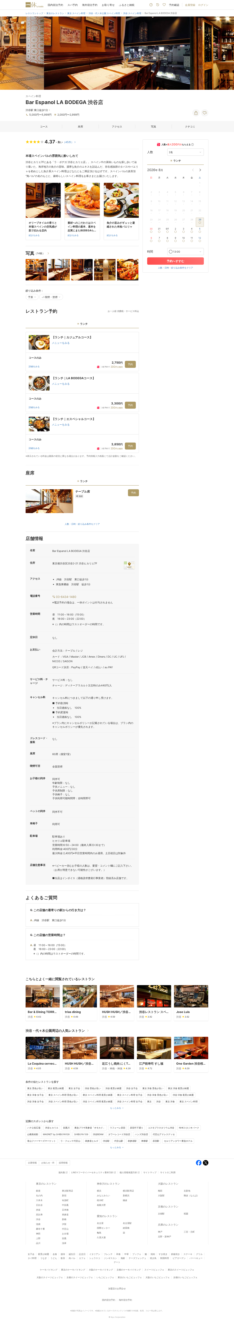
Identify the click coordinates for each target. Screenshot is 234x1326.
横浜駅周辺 (128, 1190)
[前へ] (6, 53)
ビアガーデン (179, 1258)
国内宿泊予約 (55, 4)
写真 (153, 126)
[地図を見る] (129, 565)
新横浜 (126, 1195)
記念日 (82, 1254)
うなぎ (43, 1258)
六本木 (39, 1200)
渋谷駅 (106, 1141)
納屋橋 (126, 1228)
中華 (126, 1254)
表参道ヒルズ (91, 1141)
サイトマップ (149, 1172)
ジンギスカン (110, 1258)
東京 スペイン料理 (189, 1101)
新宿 (64, 1195)
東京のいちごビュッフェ (130, 1277)
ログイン (203, 4)
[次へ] (227, 53)
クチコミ (190, 126)
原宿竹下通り (136, 1127)
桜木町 (100, 1200)
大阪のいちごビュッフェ (158, 1277)
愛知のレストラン (107, 1216)
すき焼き (163, 1254)
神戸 (160, 1231)
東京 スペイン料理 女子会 (129, 1095)
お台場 (65, 1233)
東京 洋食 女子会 (35, 1095)
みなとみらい (103, 1195)
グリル (199, 1254)
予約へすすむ (175, 261)
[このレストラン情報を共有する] (196, 112)
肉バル (72, 1258)
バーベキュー (196, 1258)
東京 (149, 1101)
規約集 (61, 1172)
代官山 (65, 1228)
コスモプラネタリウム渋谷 (161, 1127)
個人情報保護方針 (128, 1172)
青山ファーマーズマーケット (41, 1141)
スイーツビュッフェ (154, 1269)
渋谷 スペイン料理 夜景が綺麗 (97, 1101)
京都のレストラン (168, 1206)
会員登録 (190, 4)
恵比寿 (39, 1214)
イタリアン (94, 1254)
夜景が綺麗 (43, 1254)
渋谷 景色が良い (93, 1088)
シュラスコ (94, 1258)
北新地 (187, 1190)
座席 (80, 126)
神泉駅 (144, 1141)
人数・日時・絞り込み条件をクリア (82, 524)
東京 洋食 (170, 1101)
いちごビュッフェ (105, 1277)
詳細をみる (34, 366)
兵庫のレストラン (168, 1224)
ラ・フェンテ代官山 (70, 1141)
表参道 (65, 1214)
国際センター (103, 1228)
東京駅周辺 (67, 1190)
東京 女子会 (74, 1088)
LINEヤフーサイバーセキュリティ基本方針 (92, 1172)
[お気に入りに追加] (204, 112)
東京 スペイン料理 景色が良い (63, 1095)
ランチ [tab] (84, 323)
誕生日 (72, 1254)
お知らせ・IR (47, 1162)
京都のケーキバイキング (129, 1269)
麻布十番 (40, 1228)
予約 (130, 364)
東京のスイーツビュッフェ (181, 1269)
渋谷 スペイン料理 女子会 (129, 1101)
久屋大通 (101, 1237)
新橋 (64, 1219)
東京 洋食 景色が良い (152, 1088)
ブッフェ (136, 1254)
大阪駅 (161, 1195)
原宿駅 (156, 1141)
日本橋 (65, 1209)
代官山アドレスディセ (164, 1134)
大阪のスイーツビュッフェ (50, 1277)
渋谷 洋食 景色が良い (157, 1095)
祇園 (186, 1213)
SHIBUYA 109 (81, 1134)
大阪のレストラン (168, 1183)
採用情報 (63, 1162)
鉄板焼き (175, 1254)
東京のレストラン (46, 1183)
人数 (150, 152)
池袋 (38, 1224)
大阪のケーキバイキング (101, 1269)
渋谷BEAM (98, 1134)
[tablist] (82, 325)
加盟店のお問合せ (117, 1288)
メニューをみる (61, 342)
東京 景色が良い (35, 1088)
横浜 (99, 1190)
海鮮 (123, 1258)
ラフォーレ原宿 (117, 1127)
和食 (118, 1254)
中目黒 (65, 1205)
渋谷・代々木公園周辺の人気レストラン (55, 1031)
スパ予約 (72, 4)
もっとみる (115, 1108)
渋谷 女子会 (132, 1088)
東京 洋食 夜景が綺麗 (178, 1088)
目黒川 (66, 1127)
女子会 (31, 1254)
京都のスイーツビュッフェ (80, 1277)
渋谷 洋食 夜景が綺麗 (183, 1095)
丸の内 (39, 1195)
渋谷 (158, 1101)
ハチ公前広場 (33, 1127)
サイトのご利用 (168, 1172)
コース (44, 126)
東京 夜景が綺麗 (56, 1088)
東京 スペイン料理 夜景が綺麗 (97, 1095)
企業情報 (32, 1162)
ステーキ (188, 1254)
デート (117, 1262)
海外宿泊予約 (89, 4)
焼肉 (153, 1254)
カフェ (82, 1258)
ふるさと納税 (126, 4)
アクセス (117, 126)
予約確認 (174, 4)
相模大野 (101, 1205)
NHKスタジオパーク (189, 1127)
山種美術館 (32, 1134)
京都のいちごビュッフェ (185, 1277)
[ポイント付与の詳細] (192, 144)
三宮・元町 (189, 1231)
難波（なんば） (191, 1195)
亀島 (99, 1232)
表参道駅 (132, 1141)
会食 (55, 1254)
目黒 (64, 1238)
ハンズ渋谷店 (141, 1134)
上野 (38, 1238)
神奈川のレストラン (108, 1183)
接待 (63, 1254)
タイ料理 (32, 1258)
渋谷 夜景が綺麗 (113, 1088)
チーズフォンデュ (137, 1258)
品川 (38, 1243)
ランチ (177, 160)
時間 (150, 252)
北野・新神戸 (164, 1236)
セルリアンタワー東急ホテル (178, 1141)
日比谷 (39, 1205)
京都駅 (161, 1213)
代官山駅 (118, 1141)
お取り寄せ (108, 4)
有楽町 (65, 1200)
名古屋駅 (127, 1223)
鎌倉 (125, 1200)
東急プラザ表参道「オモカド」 (89, 1127)
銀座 (38, 1190)
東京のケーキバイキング (73, 1269)
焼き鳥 (153, 1258)
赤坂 (38, 1209)
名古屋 (100, 1223)
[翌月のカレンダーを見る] (200, 170)
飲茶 (63, 1258)
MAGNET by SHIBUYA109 (56, 1134)
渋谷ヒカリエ (51, 1127)
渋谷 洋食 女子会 (35, 1101)
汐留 (64, 1224)
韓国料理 (164, 1258)
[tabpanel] (82, 394)
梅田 (160, 1190)
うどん (53, 1258)
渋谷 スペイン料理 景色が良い (63, 1101)
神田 (38, 1233)
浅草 (64, 1243)
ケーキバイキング (48, 1269)
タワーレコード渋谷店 (119, 1134)
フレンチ (108, 1254)
